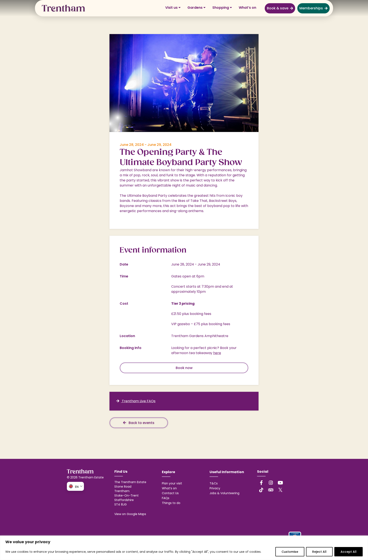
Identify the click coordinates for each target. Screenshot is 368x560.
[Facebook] (261, 482)
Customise (290, 552)
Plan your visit (172, 483)
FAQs (165, 498)
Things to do (171, 503)
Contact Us (170, 493)
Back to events (141, 422)
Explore (168, 472)
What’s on (247, 7)
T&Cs (214, 483)
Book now (184, 367)
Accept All (348, 552)
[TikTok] (261, 490)
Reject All (319, 552)
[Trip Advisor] (271, 490)
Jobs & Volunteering (224, 493)
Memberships (311, 8)
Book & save (277, 8)
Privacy (215, 488)
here (217, 352)
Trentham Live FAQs (138, 401)
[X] (280, 490)
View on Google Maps (130, 514)
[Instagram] (271, 482)
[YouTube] (280, 482)
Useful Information (227, 472)
